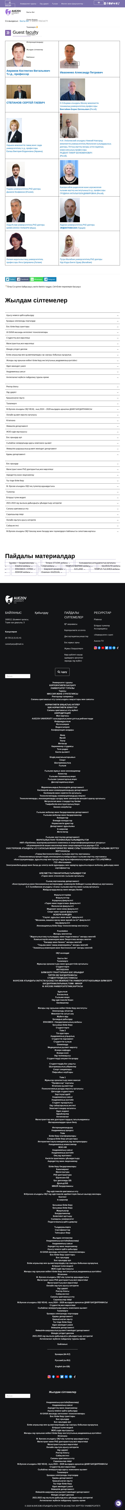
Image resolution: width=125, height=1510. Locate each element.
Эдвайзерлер (62, 1114)
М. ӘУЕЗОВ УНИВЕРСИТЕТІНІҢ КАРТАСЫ (62, 986)
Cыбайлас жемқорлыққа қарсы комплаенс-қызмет (29, 443)
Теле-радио (62, 749)
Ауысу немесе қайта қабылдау (20, 315)
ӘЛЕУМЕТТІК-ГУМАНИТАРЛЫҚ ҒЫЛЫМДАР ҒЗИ (62, 873)
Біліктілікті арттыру (62, 1216)
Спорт (62, 760)
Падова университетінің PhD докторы (23, 189)
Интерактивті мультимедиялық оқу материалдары (62, 1142)
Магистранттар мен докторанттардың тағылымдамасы (62, 1119)
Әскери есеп (63, 1053)
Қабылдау (41, 612)
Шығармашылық (62, 763)
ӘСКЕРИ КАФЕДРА (62, 915)
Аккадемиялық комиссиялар (63, 1144)
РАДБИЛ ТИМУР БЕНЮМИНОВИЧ (76, 153)
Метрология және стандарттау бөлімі (62, 801)
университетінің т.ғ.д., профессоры (22, 148)
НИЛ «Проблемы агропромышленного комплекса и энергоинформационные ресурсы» (62, 843)
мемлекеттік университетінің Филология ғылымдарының (85, 144)
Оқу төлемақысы (62, 1056)
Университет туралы (28, 4)
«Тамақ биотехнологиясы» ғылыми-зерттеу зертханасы (62, 854)
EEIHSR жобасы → (24, 572)
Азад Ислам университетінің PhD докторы (25, 225)
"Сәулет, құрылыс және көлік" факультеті (62, 917)
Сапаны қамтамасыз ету (17, 509)
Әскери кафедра (63, 1050)
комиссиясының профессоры (73, 150)
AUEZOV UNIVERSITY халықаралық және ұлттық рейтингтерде (62, 719)
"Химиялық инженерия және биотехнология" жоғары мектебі (62, 948)
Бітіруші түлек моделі (16, 497)
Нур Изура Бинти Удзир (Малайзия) (76, 262)
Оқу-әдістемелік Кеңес (62, 1000)
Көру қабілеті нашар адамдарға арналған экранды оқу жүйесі (73, 658)
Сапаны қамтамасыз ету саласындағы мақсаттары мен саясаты (62, 699)
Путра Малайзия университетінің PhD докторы (81, 259)
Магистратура (62, 1172)
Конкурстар (62, 818)
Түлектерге (30, 35)
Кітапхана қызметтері (62, 1086)
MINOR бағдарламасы (62, 1186)
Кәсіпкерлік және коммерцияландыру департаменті (62, 790)
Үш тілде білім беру (15, 481)
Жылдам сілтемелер (34, 50)
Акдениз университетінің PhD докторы (77, 225)
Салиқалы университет (62, 1219)
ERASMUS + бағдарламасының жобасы (62, 1022)
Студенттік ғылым (63, 1042)
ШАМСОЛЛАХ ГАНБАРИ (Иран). (21, 228)
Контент (63, 1197)
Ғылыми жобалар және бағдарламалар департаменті (63, 812)
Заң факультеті (62, 923)
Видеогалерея (62, 727)
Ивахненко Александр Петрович (81, 72)
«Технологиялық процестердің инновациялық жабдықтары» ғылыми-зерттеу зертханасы (62, 857)
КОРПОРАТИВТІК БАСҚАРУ (62, 685)
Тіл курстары (62, 1033)
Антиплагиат (62, 1117)
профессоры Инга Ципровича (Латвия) (24, 262)
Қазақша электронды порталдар (20, 321)
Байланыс (30, 57)
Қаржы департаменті (15, 454)
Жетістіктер (62, 832)
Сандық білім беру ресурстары (62, 1139)
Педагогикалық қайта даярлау (62, 1222)
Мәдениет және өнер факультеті (62, 909)
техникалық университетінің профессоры (78, 106)
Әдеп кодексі (62, 1111)
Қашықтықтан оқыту (15, 398)
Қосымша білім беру (63, 1025)
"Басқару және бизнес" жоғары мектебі (62, 942)
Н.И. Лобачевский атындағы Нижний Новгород (81, 141)
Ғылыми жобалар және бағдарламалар (62, 815)
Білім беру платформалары (62, 1136)
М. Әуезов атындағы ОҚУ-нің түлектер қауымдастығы (30, 486)
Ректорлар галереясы (62, 696)
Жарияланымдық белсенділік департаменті (62, 787)
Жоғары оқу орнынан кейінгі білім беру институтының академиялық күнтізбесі (41, 360)
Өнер (62, 735)
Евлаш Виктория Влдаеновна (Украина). (25, 151)
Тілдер (39, 11)
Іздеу (73, 64)
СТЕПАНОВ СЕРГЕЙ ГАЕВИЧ (25, 102)
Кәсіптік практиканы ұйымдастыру (62, 1158)
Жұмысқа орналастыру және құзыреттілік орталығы (62, 964)
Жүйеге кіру (62, 1017)
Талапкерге (31, 27)
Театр (62, 741)
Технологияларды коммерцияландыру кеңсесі (62, 796)
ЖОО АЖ (62, 1147)
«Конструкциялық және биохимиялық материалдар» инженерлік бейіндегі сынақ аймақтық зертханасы (62, 884)
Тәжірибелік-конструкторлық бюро (62, 804)
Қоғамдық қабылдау (63, 1019)
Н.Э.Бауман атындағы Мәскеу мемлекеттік (79, 103)
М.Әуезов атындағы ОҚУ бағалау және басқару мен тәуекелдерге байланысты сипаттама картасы (51, 531)
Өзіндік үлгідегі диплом (16, 349)
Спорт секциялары (62, 1069)
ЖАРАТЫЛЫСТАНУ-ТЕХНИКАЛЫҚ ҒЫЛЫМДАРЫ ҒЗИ (62, 840)
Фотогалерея (62, 724)
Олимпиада (62, 1044)
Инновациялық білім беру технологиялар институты (62, 926)
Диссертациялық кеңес (62, 782)
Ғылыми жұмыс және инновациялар (62, 771)
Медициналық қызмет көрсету (62, 1047)
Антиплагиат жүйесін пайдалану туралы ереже (27, 377)
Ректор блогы (12, 387)
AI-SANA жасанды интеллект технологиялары (27, 332)
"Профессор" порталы (62, 1083)
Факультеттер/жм (62, 895)
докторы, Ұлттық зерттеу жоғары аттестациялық (81, 147)
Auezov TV (99, 641)
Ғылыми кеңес (62, 997)
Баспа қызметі (62, 752)
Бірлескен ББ (62, 1178)
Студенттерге (25, 11)
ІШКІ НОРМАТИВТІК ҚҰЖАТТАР (62, 707)
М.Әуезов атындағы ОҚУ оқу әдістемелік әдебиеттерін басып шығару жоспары (62, 1194)
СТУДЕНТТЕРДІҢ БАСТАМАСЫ (62, 978)
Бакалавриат (62, 1169)
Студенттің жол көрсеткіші (18, 338)
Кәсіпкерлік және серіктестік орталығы (62, 793)
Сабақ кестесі (12, 526)
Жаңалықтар (62, 1211)
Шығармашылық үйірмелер (62, 1067)
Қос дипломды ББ (63, 1180)
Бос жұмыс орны (72, 642)
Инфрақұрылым (62, 721)
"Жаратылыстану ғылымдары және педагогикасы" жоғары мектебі (63, 937)
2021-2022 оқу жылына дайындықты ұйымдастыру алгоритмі (34, 503)
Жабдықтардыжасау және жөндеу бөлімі (62, 890)
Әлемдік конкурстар (62, 821)
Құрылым (62, 992)
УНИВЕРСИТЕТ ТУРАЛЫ (62, 688)
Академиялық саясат (15, 372)
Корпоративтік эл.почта (74, 630)
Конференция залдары (62, 730)
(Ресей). (78, 109)
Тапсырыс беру (62, 1233)
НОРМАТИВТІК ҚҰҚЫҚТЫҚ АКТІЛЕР (62, 705)
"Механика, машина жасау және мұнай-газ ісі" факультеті (62, 920)
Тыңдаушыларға (62, 1227)
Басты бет (62, 958)
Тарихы (62, 691)
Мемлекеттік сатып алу (62, 1014)
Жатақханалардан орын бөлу (62, 1122)
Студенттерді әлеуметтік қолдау (62, 1058)
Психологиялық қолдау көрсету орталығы (62, 1089)
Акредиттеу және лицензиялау (20, 475)
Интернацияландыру (34, 42)
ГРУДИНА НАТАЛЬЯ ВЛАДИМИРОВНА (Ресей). (82, 193)
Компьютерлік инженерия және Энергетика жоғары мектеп (62, 939)
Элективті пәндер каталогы (62, 1108)
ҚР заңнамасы (70, 624)
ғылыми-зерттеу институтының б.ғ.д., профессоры (82, 190)
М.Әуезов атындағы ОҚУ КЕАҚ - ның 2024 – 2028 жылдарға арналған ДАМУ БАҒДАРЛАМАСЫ (49, 409)
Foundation (62, 931)
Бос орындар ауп (14, 437)
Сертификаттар (62, 1230)
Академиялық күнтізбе (63, 1100)
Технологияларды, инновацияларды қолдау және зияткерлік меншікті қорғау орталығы (62, 798)
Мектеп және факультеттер (72, 4)
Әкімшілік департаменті (17, 426)
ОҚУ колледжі (62, 953)
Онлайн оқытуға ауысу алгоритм (21, 520)
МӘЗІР (8, 6)
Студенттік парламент (62, 1039)
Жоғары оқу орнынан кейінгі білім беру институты (62, 1008)
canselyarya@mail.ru (14, 644)
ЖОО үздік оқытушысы (16, 432)
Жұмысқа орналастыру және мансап (62, 1080)
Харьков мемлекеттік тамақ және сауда (24, 145)
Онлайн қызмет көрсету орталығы (21, 415)
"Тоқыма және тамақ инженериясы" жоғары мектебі (62, 945)
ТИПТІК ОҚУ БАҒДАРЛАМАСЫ (62, 975)
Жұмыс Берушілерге (73, 649)
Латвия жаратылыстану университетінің (24, 259)
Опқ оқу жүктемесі (62, 1156)
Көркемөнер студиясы (62, 746)
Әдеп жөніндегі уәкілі (16, 366)
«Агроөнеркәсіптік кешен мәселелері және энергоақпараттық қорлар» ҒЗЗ (62, 845)
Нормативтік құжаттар (62, 823)
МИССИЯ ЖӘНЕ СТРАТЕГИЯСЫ (62, 694)
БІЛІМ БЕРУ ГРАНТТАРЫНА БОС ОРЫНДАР (62, 972)
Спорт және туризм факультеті (62, 912)
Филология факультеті (62, 906)
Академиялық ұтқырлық (62, 1036)
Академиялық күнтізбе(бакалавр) (62, 1241)
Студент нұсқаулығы (62, 1103)
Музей (63, 738)
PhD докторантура (62, 1175)
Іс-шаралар (62, 829)
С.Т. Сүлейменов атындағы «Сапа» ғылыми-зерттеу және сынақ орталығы (62, 887)
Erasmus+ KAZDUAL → (52, 572)
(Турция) (72, 228)
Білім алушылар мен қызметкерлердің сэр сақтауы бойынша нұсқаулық (38, 355)
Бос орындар (12, 464)
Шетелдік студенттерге (62, 1091)
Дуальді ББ (62, 1183)
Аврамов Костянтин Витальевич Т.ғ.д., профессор (28, 72)
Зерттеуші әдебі (62, 1094)
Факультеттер (62, 898)
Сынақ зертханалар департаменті (62, 881)
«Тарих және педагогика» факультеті (62, 903)
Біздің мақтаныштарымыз (62, 757)
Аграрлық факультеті (62, 900)
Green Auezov (31, 20)
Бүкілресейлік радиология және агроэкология (80, 187)
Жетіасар (62, 743)
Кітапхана (10, 420)
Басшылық (62, 994)
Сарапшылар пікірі (15, 514)
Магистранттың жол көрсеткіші (20, 343)
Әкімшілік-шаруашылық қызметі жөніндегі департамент (31, 449)
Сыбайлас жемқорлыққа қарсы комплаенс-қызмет (62, 1308)
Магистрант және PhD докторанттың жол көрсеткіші (29, 469)
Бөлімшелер (63, 1003)
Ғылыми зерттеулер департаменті (62, 837)
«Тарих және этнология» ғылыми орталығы (62, 876)
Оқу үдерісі (44, 4)
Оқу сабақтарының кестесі (63, 1105)
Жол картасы (62, 716)
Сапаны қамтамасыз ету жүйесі (62, 710)
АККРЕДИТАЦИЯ (62, 713)
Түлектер (10, 492)
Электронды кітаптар (62, 1011)
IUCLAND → (79, 569)
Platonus (98, 619)
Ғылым (55, 4)
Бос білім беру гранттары (17, 327)
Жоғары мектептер (62, 934)
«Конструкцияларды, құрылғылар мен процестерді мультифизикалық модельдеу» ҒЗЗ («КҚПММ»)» (62, 859)
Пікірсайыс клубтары (62, 1072)
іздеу (63, 672)
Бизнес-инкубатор (63, 807)
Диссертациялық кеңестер (76, 636)
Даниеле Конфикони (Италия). (20, 192)
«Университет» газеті (103, 635)
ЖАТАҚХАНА (62, 970)
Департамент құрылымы (62, 826)
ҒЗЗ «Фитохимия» (62, 862)
